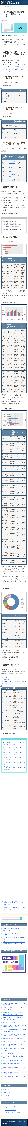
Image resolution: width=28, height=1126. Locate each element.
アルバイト (6, 1089)
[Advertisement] (14, 835)
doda (10, 167)
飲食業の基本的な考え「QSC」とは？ (13, 1015)
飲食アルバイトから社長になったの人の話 (14, 1041)
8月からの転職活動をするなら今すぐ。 (13, 1053)
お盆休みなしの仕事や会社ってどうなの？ (14, 1060)
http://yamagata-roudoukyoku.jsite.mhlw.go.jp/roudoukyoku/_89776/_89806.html (13, 681)
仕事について (6, 1092)
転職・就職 (4, 20)
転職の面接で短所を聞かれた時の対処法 (13, 1012)
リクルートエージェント (12, 163)
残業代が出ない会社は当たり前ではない (13, 1038)
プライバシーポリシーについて (13, 1112)
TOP (3, 6)
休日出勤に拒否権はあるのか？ (11, 1022)
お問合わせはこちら (10, 1110)
